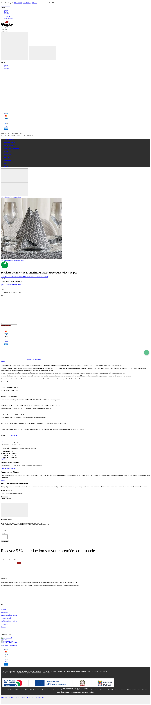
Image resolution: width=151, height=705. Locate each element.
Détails (3, 361)
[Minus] (75, 302)
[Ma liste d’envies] (14, 83)
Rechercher (4, 29)
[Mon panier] (14, 110)
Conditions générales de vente (9, 615)
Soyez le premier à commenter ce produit (12, 284)
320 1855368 (26, 3)
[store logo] (7, 26)
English (6, 12)
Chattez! (34, 3)
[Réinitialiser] (14, 53)
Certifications (4, 612)
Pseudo (4, 527)
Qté (2, 295)
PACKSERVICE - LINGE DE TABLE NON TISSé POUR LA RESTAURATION (24, 277)
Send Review (4, 541)
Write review (4, 496)
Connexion (7, 16)
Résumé (4, 530)
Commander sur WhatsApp (9, 697)
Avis (3, 533)
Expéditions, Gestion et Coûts (9, 621)
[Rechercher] (14, 39)
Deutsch (6, 13)
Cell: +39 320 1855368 (24, 697)
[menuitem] (77, 139)
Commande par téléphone (8, 468)
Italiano (6, 10)
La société (3, 609)
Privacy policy (5, 624)
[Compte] (14, 96)
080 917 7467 (18, 3)
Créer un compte (8, 18)
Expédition (4, 459)
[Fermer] (42, 53)
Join (19, 563)
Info (2, 441)
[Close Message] (14, 175)
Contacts (3, 627)
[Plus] (75, 316)
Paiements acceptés (6, 618)
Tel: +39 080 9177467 (37, 697)
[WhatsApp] (146, 352)
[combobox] (9, 31)
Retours (3, 480)
